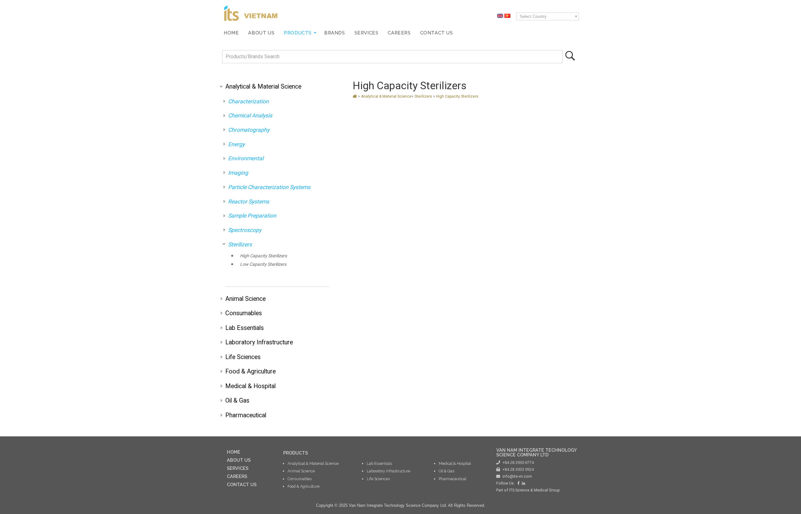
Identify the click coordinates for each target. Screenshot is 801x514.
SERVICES (237, 468)
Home (231, 32)
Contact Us (436, 32)
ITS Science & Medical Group (534, 490)
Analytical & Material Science (263, 86)
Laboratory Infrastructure (259, 342)
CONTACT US (242, 484)
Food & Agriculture (250, 371)
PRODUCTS (295, 452)
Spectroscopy (244, 230)
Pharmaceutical (245, 415)
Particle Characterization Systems (269, 187)
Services (367, 32)
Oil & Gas (237, 400)
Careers (399, 32)
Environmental (245, 158)
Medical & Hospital (250, 386)
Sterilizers (240, 244)
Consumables (243, 313)
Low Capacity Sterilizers (263, 264)
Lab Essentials (244, 328)
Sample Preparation (252, 216)
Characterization (248, 101)
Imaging (238, 173)
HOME (233, 452)
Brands (334, 32)
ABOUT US (239, 460)
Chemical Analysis (250, 115)
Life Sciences (243, 357)
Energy (236, 144)
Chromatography (248, 130)
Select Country (533, 16)
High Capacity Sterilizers (263, 255)
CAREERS (237, 476)
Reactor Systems (248, 201)
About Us (261, 32)
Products (298, 32)
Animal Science (245, 298)
